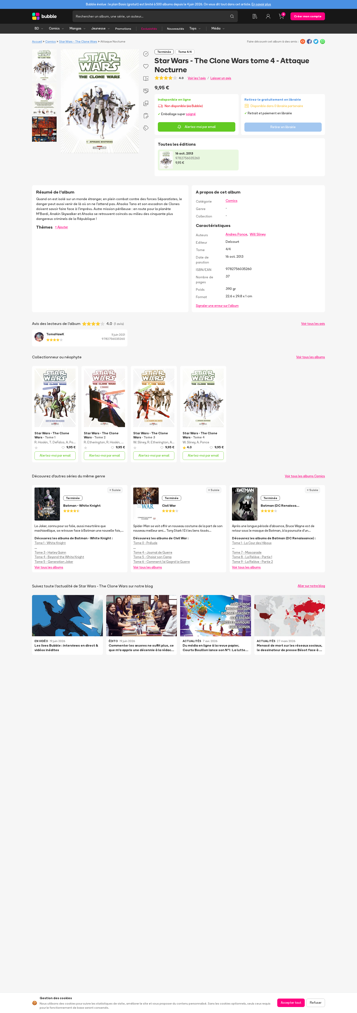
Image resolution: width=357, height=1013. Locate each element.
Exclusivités (149, 29)
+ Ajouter (61, 227)
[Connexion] (268, 16)
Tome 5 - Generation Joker (54, 562)
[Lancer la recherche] (232, 16)
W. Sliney (139, 442)
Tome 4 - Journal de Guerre (152, 552)
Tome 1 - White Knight (50, 543)
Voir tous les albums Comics (305, 476)
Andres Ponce (236, 234)
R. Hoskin (41, 442)
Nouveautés (175, 29)
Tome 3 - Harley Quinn (50, 552)
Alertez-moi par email (200, 127)
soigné (191, 114)
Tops (192, 28)
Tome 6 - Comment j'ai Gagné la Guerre (161, 562)
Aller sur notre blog (311, 586)
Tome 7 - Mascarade (247, 552)
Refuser (315, 1003)
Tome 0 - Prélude (145, 543)
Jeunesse (98, 28)
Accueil (37, 41)
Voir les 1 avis (197, 78)
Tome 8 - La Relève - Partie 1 (252, 557)
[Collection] (255, 16)
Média (216, 28)
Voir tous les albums (310, 357)
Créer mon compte (307, 16)
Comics (54, 28)
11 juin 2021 (118, 334)
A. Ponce (72, 442)
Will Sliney (258, 234)
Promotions (123, 29)
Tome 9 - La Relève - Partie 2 (252, 562)
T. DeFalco (56, 442)
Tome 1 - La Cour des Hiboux (251, 543)
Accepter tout (291, 1003)
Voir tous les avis (313, 324)
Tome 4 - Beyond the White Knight (59, 557)
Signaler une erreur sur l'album (217, 306)
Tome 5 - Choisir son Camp (152, 557)
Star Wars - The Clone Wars (78, 41)
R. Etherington (94, 442)
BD (37, 28)
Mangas (75, 28)
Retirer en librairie (283, 127)
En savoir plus (261, 4)
